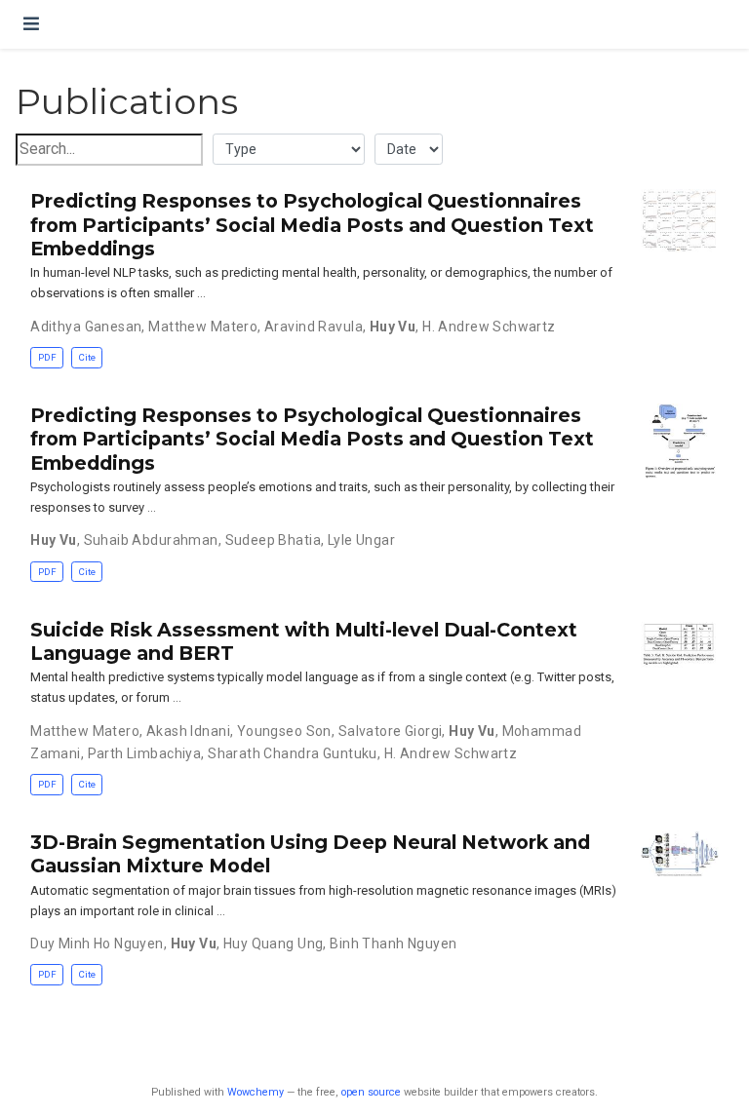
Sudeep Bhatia (273, 540)
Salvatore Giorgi (390, 731)
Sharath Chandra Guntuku (292, 753)
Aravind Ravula (313, 326)
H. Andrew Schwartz (489, 326)
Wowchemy (255, 1092)
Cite (87, 357)
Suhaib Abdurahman (151, 540)
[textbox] (109, 150)
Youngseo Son (284, 731)
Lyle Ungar (361, 540)
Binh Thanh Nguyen (393, 943)
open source (371, 1092)
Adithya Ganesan (85, 326)
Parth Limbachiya (145, 753)
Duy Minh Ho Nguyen (97, 943)
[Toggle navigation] (31, 24)
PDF (47, 357)
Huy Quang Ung (273, 943)
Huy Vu (393, 326)
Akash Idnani (188, 731)
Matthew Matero (202, 326)
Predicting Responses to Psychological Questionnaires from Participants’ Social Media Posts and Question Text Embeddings (312, 224)
